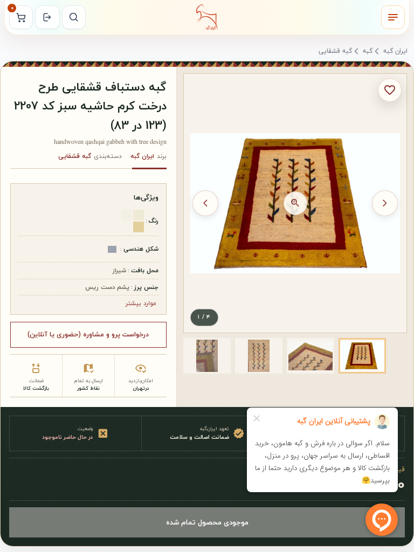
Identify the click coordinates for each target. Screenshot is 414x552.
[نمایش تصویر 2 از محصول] (310, 356)
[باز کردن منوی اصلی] (393, 17)
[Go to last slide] (385, 203)
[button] (362, 356)
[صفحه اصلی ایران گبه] (207, 17)
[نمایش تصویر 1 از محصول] (362, 356)
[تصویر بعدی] (205, 203)
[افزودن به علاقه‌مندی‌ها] (390, 90)
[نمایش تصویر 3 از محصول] (259, 356)
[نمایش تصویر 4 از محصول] (207, 356)
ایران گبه (395, 52)
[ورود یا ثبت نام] (47, 17)
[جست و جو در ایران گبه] (74, 17)
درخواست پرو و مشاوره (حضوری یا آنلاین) (88, 334)
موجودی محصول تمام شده (207, 522)
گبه (367, 52)
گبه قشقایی (335, 52)
